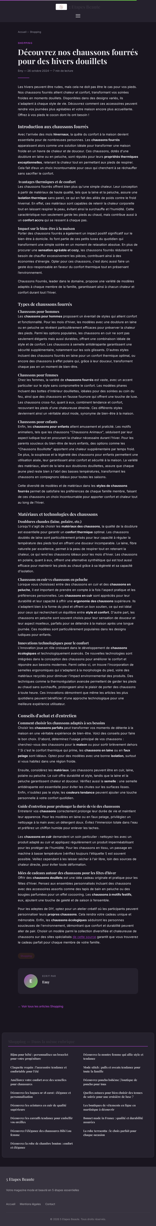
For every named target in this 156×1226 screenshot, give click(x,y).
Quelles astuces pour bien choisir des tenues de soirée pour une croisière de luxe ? (112, 1095)
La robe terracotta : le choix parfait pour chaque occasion (109, 1133)
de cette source (84, 937)
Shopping (35, 31)
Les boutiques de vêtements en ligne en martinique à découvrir (109, 1107)
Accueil (22, 31)
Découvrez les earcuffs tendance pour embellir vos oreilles (41, 1120)
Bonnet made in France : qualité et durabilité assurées (113, 1120)
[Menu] (78, 16)
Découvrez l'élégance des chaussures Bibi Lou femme (40, 1133)
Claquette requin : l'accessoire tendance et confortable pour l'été (38, 1069)
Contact (50, 1204)
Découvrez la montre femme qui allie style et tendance (113, 1056)
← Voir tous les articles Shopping (40, 1006)
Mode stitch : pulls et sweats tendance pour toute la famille (111, 1069)
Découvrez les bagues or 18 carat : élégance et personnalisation (40, 1095)
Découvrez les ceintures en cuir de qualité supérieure (38, 1107)
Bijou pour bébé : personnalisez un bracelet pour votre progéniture (39, 1056)
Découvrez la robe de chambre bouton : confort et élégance (41, 1145)
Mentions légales (30, 1204)
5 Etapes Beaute (84, 7)
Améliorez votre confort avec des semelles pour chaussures (38, 1082)
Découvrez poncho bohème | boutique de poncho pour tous (110, 1082)
